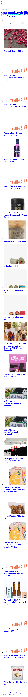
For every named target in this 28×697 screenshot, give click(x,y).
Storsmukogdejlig (11, 694)
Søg (23, 23)
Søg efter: (3, 9)
